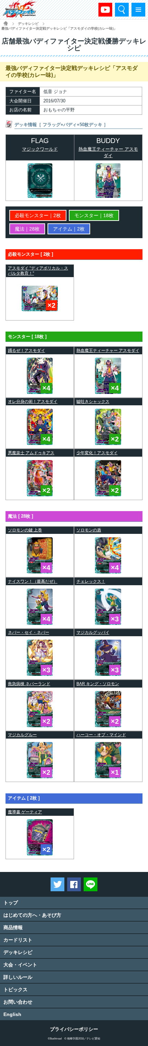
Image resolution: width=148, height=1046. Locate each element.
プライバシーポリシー (74, 1029)
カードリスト (17, 940)
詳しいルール (17, 977)
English (12, 1014)
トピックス (15, 989)
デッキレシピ (17, 952)
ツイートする (57, 884)
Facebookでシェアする (74, 884)
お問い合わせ (17, 1002)
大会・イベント (20, 964)
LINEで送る (90, 884)
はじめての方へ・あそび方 (32, 915)
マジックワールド (40, 149)
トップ (10, 902)
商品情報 (13, 927)
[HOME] (5, 23)
